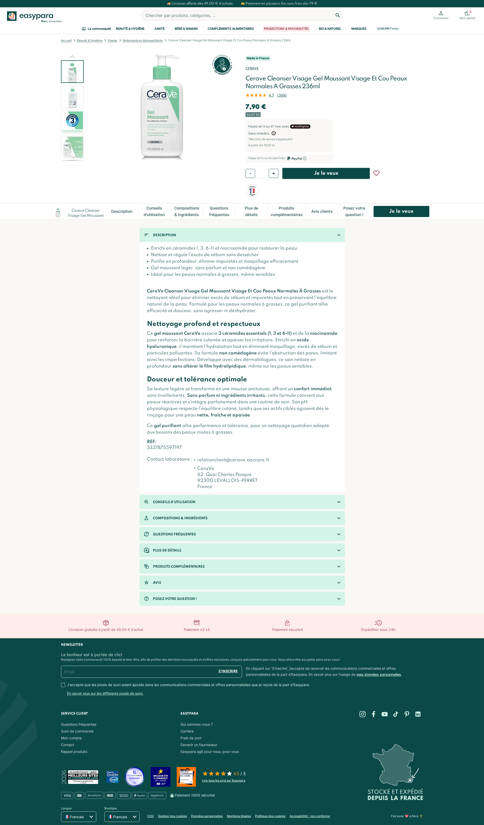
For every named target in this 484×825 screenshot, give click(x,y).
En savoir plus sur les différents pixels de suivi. (105, 693)
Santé (160, 28)
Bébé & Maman (186, 28)
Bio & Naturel (330, 28)
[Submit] (338, 15)
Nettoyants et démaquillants (143, 40)
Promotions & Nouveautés (286, 28)
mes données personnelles (378, 674)
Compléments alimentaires (231, 28)
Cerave (252, 68)
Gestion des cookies (172, 816)
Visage (112, 40)
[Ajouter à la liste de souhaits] (376, 173)
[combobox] (242, 15)
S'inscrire (228, 671)
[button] (72, 56)
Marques (359, 28)
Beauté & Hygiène (130, 28)
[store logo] (33, 16)
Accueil (66, 40)
